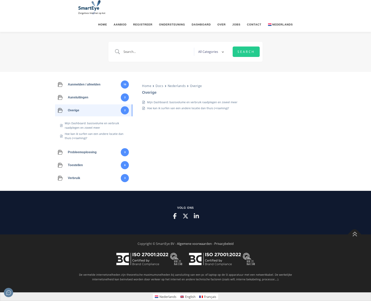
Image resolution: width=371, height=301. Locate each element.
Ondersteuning (172, 24)
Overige (196, 86)
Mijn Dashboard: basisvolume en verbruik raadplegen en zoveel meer (192, 102)
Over (221, 24)
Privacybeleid (224, 244)
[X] (185, 216)
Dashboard (201, 24)
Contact (254, 24)
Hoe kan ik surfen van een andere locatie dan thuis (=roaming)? (188, 108)
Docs (159, 86)
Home (102, 24)
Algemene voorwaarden (194, 244)
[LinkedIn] (196, 216)
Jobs (236, 24)
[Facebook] (175, 216)
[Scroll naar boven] (355, 234)
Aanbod (120, 24)
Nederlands (177, 86)
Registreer (142, 24)
